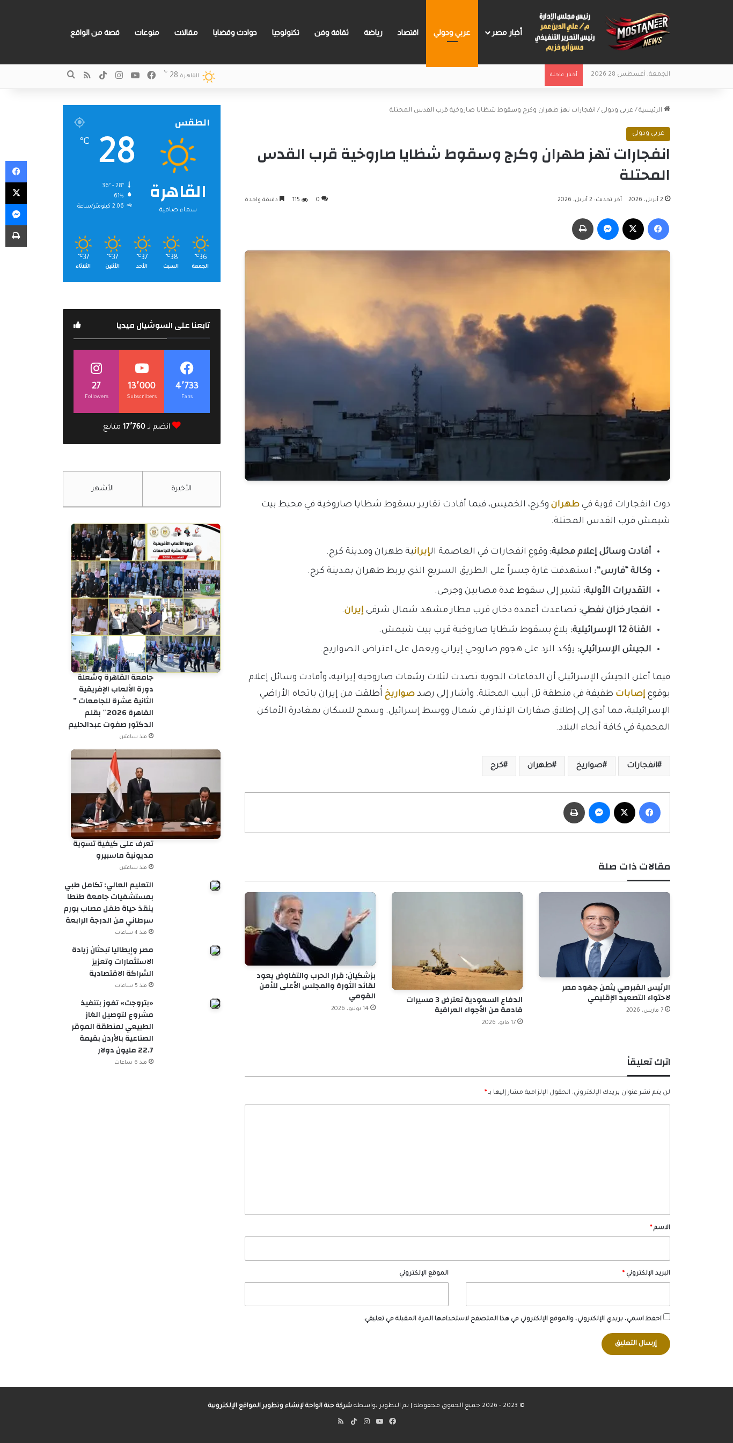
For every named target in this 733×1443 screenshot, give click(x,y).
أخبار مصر (507, 32)
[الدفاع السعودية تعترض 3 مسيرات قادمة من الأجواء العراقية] (457, 941)
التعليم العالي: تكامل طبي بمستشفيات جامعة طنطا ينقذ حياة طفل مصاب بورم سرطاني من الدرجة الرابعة (108, 902)
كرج (496, 766)
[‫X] (633, 229)
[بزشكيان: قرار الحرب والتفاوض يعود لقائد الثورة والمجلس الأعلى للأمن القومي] (310, 929)
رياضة (373, 32)
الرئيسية (651, 110)
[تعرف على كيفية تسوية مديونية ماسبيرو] (145, 794)
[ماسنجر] (608, 229)
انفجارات (642, 766)
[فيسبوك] (658, 229)
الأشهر (103, 489)
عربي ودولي (452, 32)
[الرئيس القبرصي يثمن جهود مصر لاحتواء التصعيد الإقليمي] (604, 934)
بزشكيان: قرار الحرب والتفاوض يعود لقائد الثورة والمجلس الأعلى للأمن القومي (316, 986)
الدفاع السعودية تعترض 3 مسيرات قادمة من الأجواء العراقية (464, 1005)
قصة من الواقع (95, 32)
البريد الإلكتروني (646, 1273)
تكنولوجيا (285, 32)
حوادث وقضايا (235, 32)
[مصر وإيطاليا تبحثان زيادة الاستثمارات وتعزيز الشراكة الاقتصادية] (215, 950)
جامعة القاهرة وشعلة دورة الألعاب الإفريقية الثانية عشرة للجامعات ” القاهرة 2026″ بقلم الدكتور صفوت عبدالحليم (110, 701)
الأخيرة (181, 489)
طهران (539, 766)
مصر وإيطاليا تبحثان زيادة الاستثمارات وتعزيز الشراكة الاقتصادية (112, 962)
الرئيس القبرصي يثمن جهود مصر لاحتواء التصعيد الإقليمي (616, 993)
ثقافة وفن (331, 32)
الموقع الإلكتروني (424, 1273)
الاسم (660, 1228)
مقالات (186, 32)
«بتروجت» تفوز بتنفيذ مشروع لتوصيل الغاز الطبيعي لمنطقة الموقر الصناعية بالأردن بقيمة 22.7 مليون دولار (112, 1026)
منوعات (147, 32)
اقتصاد (408, 32)
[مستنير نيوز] (600, 32)
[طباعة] (582, 229)
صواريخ (589, 766)
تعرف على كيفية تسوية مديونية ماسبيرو (113, 850)
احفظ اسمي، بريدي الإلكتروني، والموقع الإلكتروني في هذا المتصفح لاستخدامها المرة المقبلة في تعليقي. (512, 1319)
